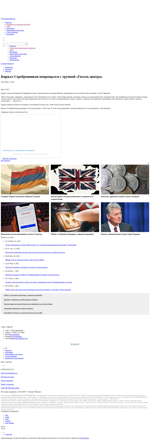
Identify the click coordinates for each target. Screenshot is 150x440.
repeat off (8, 434)
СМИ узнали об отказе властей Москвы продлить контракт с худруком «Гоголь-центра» (38, 290)
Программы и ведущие (15, 30)
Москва (8, 71)
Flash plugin (84, 438)
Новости (8, 22)
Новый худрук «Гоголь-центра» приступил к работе (24, 260)
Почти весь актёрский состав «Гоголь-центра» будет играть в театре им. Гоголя (35, 252)
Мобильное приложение (14, 358)
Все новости (5, 160)
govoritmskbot (14, 334)
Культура (8, 69)
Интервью (10, 28)
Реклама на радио (7, 377)
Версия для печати (10, 159)
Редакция (10, 34)
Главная (4, 64)
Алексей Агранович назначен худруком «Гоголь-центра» (26, 267)
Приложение (14, 60)
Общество (9, 67)
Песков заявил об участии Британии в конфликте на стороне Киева (28, 304)
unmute (7, 421)
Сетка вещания (12, 32)
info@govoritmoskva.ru (19, 338)
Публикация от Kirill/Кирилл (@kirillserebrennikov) (30, 154)
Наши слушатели (7, 384)
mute (7, 419)
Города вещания (7, 381)
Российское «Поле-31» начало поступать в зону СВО (23, 313)
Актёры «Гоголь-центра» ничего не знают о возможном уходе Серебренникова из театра (38, 282)
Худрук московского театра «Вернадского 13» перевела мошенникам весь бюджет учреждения (40, 245)
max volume (9, 423)
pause (7, 417)
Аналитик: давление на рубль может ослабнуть (21, 299)
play (6, 415)
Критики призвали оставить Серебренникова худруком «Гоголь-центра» (32, 275)
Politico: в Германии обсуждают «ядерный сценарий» (23, 295)
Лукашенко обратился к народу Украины (18, 308)
